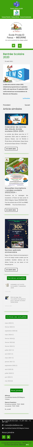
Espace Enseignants (25, 17)
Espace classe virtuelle (16, 8)
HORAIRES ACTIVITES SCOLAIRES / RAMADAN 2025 (18, 286)
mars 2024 (8, 334)
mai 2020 (8, 381)
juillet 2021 (8, 350)
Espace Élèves (15, 17)
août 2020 (8, 369)
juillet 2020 (8, 373)
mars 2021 (8, 358)
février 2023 (9, 342)
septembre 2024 (10, 331)
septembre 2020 (10, 365)
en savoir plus (12, 149)
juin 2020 (8, 377)
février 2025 (9, 327)
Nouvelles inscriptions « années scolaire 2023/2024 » (15, 190)
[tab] (13, 45)
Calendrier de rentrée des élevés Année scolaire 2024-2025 (15, 129)
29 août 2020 (8, 61)
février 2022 (9, 346)
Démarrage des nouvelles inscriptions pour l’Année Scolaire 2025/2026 (18, 299)
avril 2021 (8, 354)
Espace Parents (6, 17)
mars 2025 (8, 323)
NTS (27, 444)
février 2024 (9, 338)
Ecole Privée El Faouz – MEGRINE (16, 36)
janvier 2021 (9, 361)
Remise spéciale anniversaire (13, 251)
